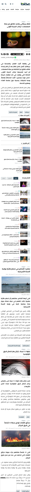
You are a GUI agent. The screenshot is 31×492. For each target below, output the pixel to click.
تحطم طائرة (26, 346)
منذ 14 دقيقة (18, 153)
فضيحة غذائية (13, 112)
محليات (22, 9)
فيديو (7, 9)
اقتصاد (12, 9)
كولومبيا (21, 417)
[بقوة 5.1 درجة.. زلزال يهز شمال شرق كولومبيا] (26, 160)
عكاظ (28, 22)
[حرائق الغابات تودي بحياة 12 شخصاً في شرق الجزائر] (26, 169)
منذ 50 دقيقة (18, 163)
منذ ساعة (19, 172)
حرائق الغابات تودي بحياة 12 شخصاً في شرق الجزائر (12, 169)
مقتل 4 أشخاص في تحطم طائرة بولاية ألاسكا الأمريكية (12, 151)
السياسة (16, 241)
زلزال (28, 417)
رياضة (3, 9)
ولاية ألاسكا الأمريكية (14, 346)
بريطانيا (27, 112)
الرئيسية (27, 9)
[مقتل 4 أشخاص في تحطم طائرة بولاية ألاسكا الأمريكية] (26, 150)
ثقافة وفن (16, 183)
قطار (21, 112)
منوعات (23, 22)
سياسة (17, 9)
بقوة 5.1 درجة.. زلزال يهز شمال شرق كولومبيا (13, 160)
